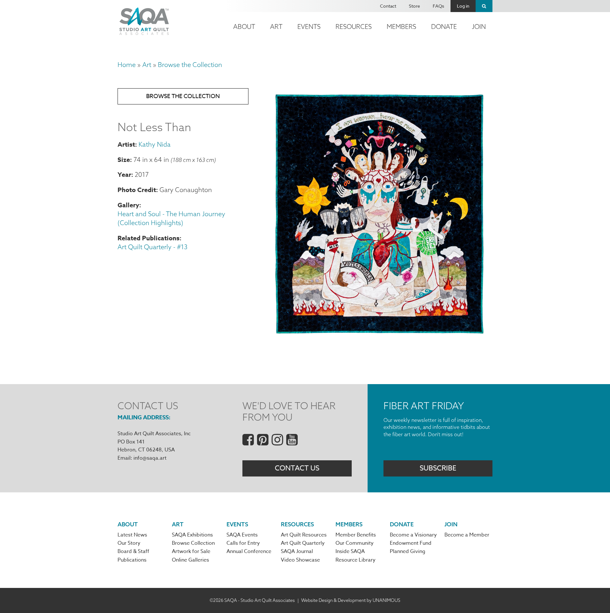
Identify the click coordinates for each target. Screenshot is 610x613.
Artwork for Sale (191, 551)
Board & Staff (133, 551)
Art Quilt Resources (304, 535)
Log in (463, 6)
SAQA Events (242, 535)
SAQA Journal (297, 551)
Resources (354, 26)
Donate (444, 26)
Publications (132, 560)
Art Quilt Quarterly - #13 (152, 247)
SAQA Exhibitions (192, 535)
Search (484, 6)
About (244, 26)
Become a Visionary (413, 535)
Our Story (129, 543)
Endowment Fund (410, 543)
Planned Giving (407, 551)
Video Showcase (300, 560)
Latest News (132, 535)
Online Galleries (190, 560)
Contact (388, 6)
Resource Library (356, 560)
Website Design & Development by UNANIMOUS (350, 600)
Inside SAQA (350, 551)
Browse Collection (193, 543)
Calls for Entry (243, 543)
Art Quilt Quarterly (303, 543)
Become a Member (466, 535)
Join (479, 26)
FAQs (438, 6)
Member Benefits (356, 535)
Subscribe (438, 468)
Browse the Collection (190, 65)
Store (414, 6)
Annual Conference (249, 551)
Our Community (355, 543)
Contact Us (297, 468)
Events (309, 26)
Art (276, 26)
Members (401, 26)
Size (124, 159)
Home (127, 65)
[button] (380, 337)
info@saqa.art (149, 458)
